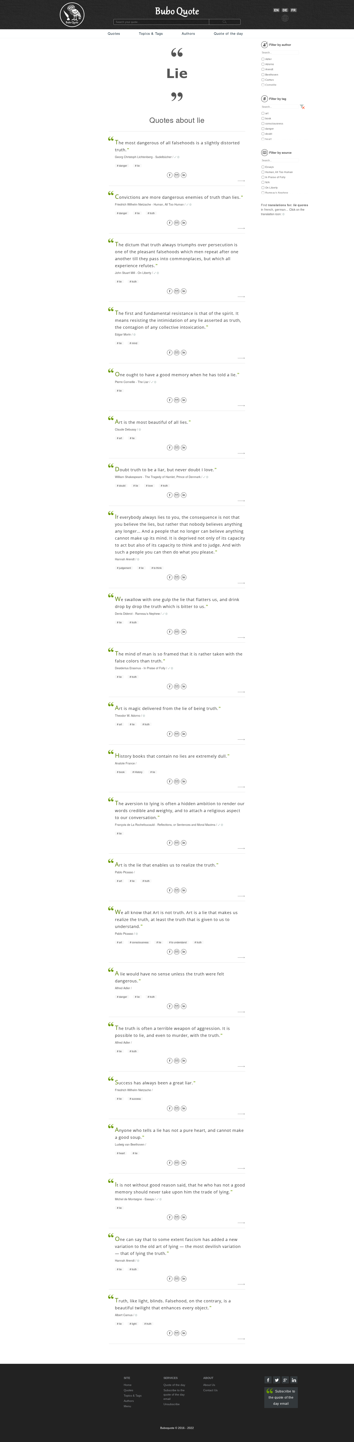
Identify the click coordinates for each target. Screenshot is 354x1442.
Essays (149, 1199)
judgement (125, 568)
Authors (188, 33)
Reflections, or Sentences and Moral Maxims (186, 825)
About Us (209, 1385)
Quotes (114, 33)
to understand (179, 942)
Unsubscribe (171, 1404)
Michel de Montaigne (128, 1199)
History (138, 772)
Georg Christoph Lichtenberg (134, 157)
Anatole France (125, 763)
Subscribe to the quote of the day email (282, 1397)
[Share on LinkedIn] (184, 175)
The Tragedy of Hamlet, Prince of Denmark (173, 477)
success (136, 1098)
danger (123, 165)
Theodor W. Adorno (127, 715)
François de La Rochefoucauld (135, 825)
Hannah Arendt (125, 559)
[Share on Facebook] (170, 175)
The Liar (143, 382)
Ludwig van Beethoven (129, 1144)
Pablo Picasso (124, 872)
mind (134, 343)
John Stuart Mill (125, 273)
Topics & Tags (151, 33)
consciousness (140, 942)
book (122, 772)
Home (128, 1385)
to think (158, 568)
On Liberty (144, 273)
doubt (122, 485)
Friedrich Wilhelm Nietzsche (133, 204)
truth (152, 213)
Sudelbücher (163, 157)
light (134, 1323)
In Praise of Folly (154, 668)
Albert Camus (124, 1315)
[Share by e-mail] (177, 175)
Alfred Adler (122, 988)
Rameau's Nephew (147, 613)
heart (122, 1153)
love (150, 485)
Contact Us (210, 1390)
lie (138, 165)
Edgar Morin (123, 334)
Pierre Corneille (125, 382)
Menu (127, 1406)
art (120, 438)
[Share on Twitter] (276, 1379)
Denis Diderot (124, 613)
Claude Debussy (125, 429)
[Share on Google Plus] (285, 1379)
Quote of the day (228, 33)
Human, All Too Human (169, 204)
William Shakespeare (128, 477)
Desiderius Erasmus (128, 668)
